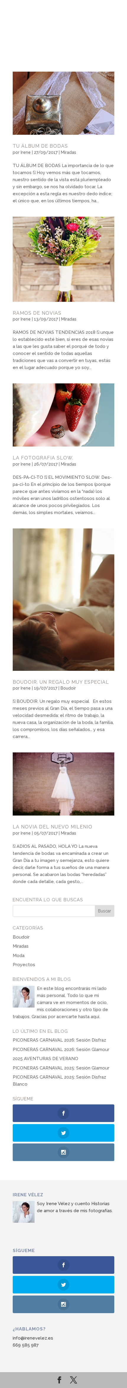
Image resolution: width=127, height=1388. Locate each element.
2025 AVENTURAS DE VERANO (45, 1058)
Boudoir (68, 688)
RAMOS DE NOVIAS (37, 313)
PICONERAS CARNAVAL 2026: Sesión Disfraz (59, 1040)
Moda (19, 955)
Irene (26, 152)
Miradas (68, 152)
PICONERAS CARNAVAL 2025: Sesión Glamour (61, 1068)
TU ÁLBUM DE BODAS (40, 146)
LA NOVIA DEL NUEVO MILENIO (52, 827)
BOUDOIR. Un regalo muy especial (61, 682)
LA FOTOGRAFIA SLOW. (43, 458)
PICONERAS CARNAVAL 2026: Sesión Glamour (61, 1049)
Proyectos (24, 964)
